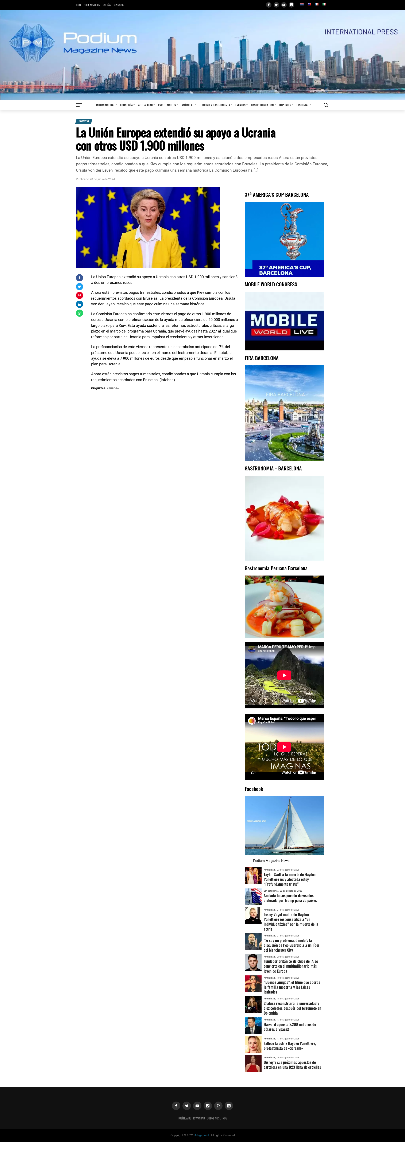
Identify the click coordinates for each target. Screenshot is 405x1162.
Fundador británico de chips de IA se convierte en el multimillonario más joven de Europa (291, 966)
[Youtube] (284, 5)
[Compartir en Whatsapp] (79, 313)
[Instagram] (291, 5)
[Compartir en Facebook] (79, 277)
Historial (303, 105)
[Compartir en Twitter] (79, 286)
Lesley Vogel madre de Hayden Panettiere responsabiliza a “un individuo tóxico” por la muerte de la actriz (291, 921)
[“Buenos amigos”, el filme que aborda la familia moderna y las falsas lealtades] (253, 984)
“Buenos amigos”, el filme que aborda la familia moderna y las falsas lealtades (292, 987)
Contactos (119, 5)
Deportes (285, 105)
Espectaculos (167, 105)
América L (187, 105)
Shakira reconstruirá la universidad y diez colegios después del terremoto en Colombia (292, 1008)
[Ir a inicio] (202, 54)
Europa (83, 121)
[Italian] (324, 4)
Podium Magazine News (271, 861)
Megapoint (202, 1135)
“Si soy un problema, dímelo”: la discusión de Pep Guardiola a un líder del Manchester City (291, 945)
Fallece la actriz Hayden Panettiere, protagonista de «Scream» (290, 1045)
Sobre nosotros (92, 5)
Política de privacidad (191, 1118)
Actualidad (145, 105)
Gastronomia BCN (262, 105)
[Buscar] (326, 105)
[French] (317, 4)
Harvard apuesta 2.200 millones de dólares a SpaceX (290, 1026)
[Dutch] (302, 4)
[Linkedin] (229, 1106)
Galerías (107, 5)
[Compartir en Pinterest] (79, 295)
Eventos (240, 105)
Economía (126, 105)
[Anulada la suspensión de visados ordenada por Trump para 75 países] (253, 897)
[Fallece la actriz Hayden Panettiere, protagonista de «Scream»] (253, 1045)
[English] (309, 4)
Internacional (105, 105)
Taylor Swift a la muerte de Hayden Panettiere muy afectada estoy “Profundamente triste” (290, 879)
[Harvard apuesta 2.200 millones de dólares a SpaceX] (253, 1026)
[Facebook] (268, 5)
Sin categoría (271, 891)
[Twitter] (276, 5)
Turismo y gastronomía (214, 105)
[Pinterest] (218, 1106)
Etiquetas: (99, 388)
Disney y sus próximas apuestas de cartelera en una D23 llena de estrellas (292, 1064)
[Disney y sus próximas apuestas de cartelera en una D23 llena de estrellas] (253, 1064)
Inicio (78, 5)
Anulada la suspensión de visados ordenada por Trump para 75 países (290, 897)
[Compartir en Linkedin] (79, 304)
